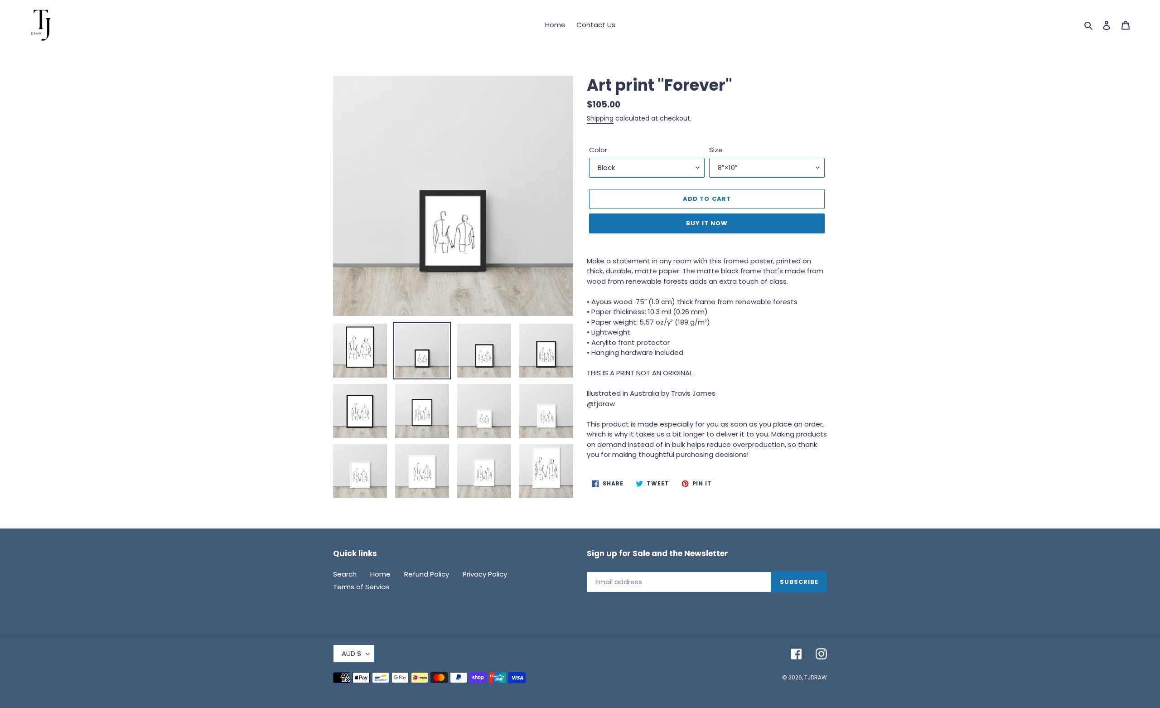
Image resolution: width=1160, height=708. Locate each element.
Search (345, 574)
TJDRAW (815, 677)
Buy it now (707, 223)
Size (716, 150)
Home (380, 574)
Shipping (600, 118)
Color (598, 150)
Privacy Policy (485, 574)
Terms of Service (361, 587)
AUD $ (352, 653)
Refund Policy (426, 574)
